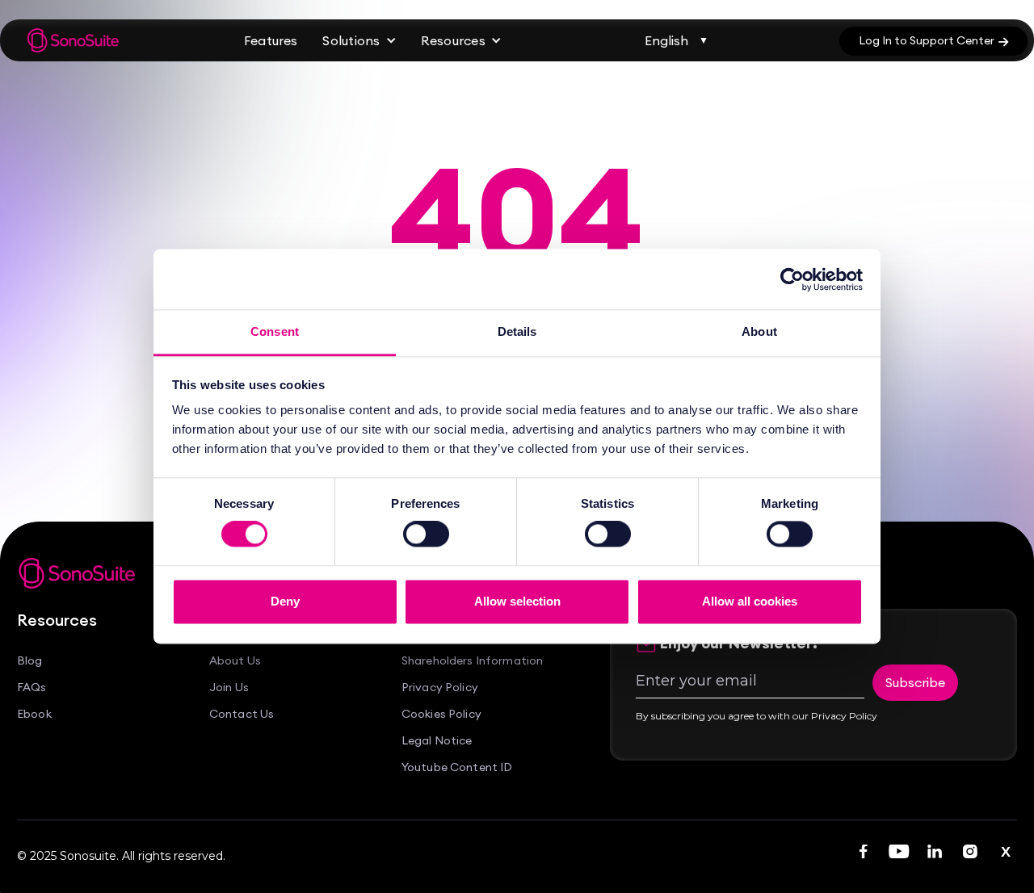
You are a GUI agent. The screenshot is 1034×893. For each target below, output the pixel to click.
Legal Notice (437, 741)
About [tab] (759, 331)
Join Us (229, 687)
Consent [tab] (274, 331)
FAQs (32, 687)
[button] (359, 41)
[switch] (426, 534)
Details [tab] (517, 331)
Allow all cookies (749, 601)
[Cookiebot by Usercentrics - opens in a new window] (792, 279)
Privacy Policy (439, 687)
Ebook (34, 714)
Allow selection (517, 601)
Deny (285, 601)
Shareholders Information (472, 661)
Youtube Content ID (457, 767)
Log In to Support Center (933, 40)
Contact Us (241, 714)
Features (270, 40)
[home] (73, 40)
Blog (30, 661)
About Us (235, 661)
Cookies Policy (441, 714)
